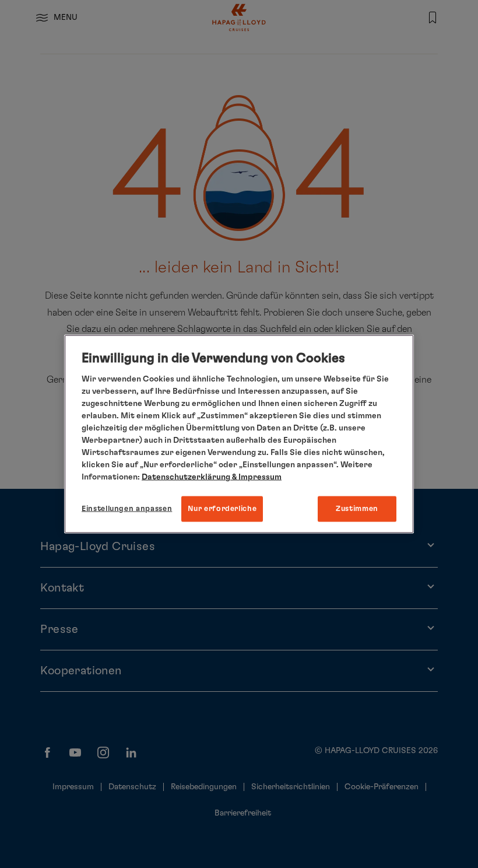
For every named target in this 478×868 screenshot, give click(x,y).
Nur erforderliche (222, 508)
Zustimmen (357, 508)
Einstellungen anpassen (127, 508)
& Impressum (256, 477)
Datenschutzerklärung (186, 477)
